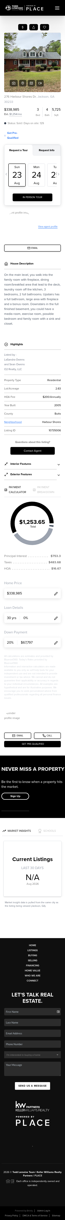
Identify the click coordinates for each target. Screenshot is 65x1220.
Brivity (30, 1210)
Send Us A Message (32, 1085)
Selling (32, 960)
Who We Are (32, 975)
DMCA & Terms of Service (35, 1215)
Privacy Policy (11, 1215)
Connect (32, 980)
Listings (32, 950)
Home (32, 945)
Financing (32, 965)
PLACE (38, 1175)
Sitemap (56, 1215)
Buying (32, 955)
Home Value (32, 970)
